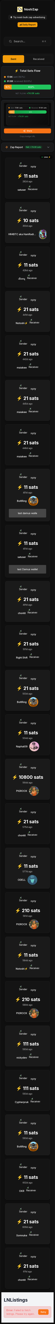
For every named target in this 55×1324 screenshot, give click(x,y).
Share (29, 131)
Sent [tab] (13, 59)
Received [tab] (38, 59)
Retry (43, 1312)
